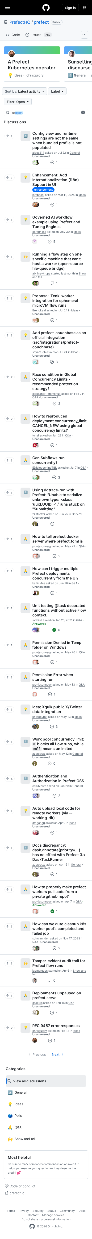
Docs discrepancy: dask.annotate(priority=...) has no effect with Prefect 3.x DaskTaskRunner (58, 852)
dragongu (38, 823)
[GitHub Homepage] (32, 1226)
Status (51, 1210)
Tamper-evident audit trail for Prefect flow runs (58, 963)
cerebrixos (39, 231)
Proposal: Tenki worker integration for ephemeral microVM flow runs (55, 300)
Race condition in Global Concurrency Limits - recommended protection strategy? (55, 381)
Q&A (35, 397)
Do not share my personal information (46, 1219)
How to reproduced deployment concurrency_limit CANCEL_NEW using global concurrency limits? (59, 423)
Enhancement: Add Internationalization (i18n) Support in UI (55, 180)
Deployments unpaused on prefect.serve (56, 995)
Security (38, 1210)
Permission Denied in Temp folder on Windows (56, 645)
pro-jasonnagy (42, 546)
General (77, 75)
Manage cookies (53, 1215)
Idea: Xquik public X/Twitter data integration (57, 709)
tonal (35, 435)
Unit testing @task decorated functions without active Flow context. (59, 610)
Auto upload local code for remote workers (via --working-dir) (56, 813)
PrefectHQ (19, 22)
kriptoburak (39, 716)
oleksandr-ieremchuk (46, 393)
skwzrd (37, 620)
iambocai (38, 195)
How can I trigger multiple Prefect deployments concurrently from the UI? (55, 573)
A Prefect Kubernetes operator (31, 65)
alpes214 (38, 152)
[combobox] (47, 113)
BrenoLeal (39, 310)
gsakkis (37, 1003)
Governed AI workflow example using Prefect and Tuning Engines (56, 222)
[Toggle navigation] (7, 7)
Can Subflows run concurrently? (48, 460)
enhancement (43, 189)
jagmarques (40, 970)
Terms (11, 1210)
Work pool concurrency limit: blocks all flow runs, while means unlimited (58, 744)
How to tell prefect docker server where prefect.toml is (57, 538)
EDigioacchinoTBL (44, 467)
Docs (82, 1210)
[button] (83, 112)
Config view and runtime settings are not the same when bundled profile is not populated (57, 140)
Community (67, 1210)
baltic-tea (38, 583)
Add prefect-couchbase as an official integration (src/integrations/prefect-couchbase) (59, 339)
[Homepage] (46, 7)
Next (55, 1054)
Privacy (24, 1210)
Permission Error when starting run (52, 677)
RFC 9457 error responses (56, 1025)
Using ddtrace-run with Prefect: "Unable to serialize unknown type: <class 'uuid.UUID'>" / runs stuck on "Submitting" (58, 499)
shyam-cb (39, 352)
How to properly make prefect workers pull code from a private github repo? (59, 891)
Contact (33, 1215)
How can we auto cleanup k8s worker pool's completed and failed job (59, 928)
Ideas (15, 75)
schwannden (40, 938)
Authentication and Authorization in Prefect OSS (58, 778)
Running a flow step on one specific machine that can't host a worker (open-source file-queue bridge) (57, 261)
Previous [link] (39, 1054)
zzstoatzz (39, 514)
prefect (41, 22)
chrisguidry (35, 75)
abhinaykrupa (41, 273)
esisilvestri (39, 786)
